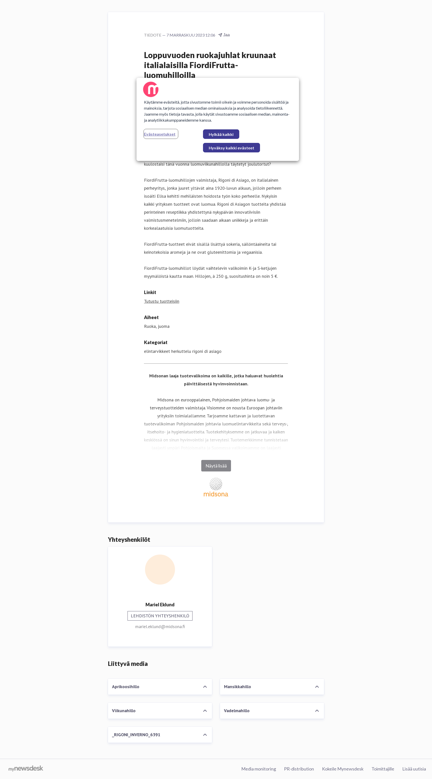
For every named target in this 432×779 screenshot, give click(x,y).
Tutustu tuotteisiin (161, 301)
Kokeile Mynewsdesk (343, 768)
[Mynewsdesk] (26, 769)
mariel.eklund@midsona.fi (160, 626)
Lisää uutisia (414, 768)
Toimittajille (383, 768)
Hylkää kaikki (221, 134)
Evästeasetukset (160, 134)
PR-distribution (299, 768)
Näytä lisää (216, 465)
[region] (217, 119)
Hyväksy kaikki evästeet (231, 147)
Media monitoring (258, 768)
